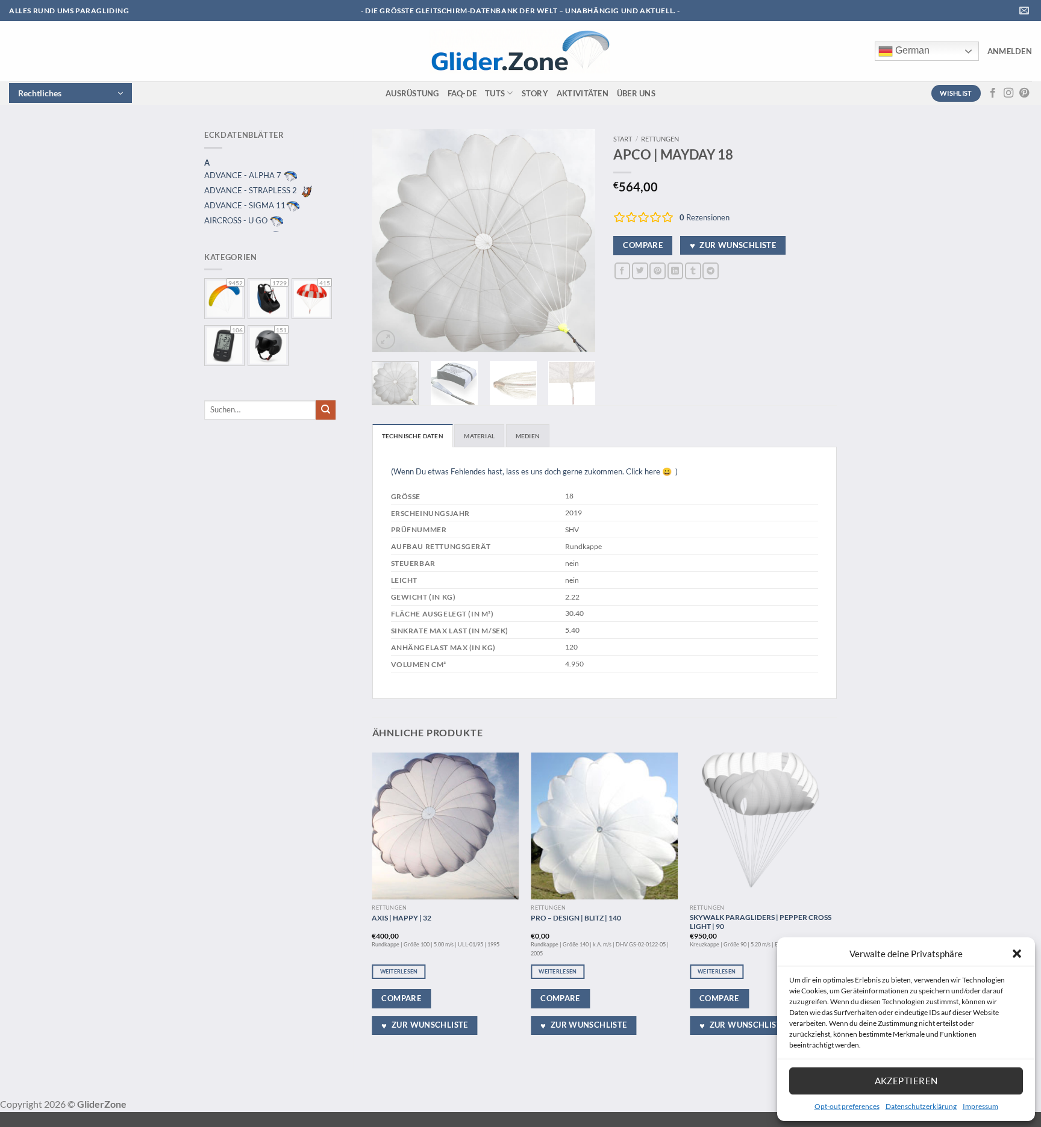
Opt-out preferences (847, 1106)
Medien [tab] (528, 435)
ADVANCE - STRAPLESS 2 (251, 190)
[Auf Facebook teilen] (622, 270)
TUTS (495, 93)
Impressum (980, 1106)
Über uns (636, 93)
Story (535, 93)
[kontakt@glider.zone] (1025, 10)
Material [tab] (479, 435)
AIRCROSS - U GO (236, 220)
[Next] (576, 240)
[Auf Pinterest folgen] (1024, 93)
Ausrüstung (412, 93)
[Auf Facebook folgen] (993, 93)
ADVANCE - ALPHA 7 (243, 175)
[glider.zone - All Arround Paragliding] (520, 51)
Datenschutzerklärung (921, 1106)
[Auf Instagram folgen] (1008, 93)
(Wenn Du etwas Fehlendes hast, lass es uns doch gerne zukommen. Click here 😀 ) (534, 471)
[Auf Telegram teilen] (710, 270)
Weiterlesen (399, 971)
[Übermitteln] (326, 410)
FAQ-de (462, 93)
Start (622, 139)
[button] (1017, 954)
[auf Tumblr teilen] (693, 270)
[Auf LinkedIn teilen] (675, 270)
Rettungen (660, 139)
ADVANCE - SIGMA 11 (245, 205)
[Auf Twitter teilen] (640, 270)
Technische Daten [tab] (412, 435)
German (911, 50)
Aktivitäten (582, 93)
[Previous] (391, 240)
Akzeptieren (906, 1080)
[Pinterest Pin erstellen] (657, 270)
